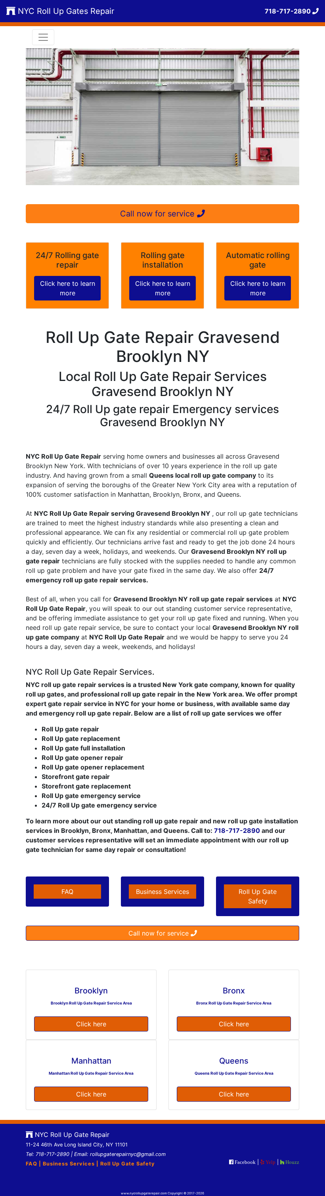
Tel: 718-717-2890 (47, 1154)
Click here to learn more (67, 288)
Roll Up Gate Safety (258, 896)
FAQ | (34, 1164)
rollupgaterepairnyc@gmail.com (128, 1154)
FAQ (67, 892)
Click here (91, 1024)
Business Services (162, 892)
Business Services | (71, 1164)
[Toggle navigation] (43, 37)
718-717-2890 (236, 830)
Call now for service (158, 213)
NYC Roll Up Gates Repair (64, 11)
